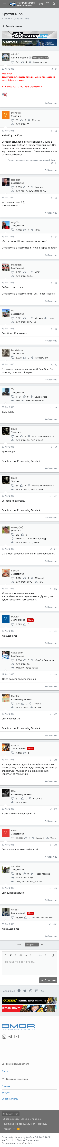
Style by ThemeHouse (28, 1140)
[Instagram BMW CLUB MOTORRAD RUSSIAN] (4, 1037)
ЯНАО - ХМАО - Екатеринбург (32, 538)
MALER (15, 616)
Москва (36, 120)
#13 (55, 631)
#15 (55, 714)
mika (14, 830)
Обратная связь (10, 1098)
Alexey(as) (17, 527)
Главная (6, 1086)
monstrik (16, 112)
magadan (16, 264)
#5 (56, 283)
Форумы (6, 1092)
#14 (55, 674)
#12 (55, 588)
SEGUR (15, 570)
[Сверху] (14, 1128)
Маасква (39, 578)
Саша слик (17, 652)
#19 (55, 888)
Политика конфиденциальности (19, 1123)
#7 (56, 364)
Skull (14, 428)
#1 (56, 69)
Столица (37, 798)
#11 (55, 549)
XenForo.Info (25, 1143)
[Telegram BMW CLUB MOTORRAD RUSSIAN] (10, 1037)
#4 (56, 237)
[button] (5, 4)
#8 (56, 407)
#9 (56, 447)
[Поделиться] (51, 69)
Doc (13, 790)
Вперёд (30, 944)
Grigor (15, 909)
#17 (55, 809)
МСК (37, 272)
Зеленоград (41, 396)
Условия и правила (31, 1119)
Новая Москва (42, 873)
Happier (15, 179)
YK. (13, 389)
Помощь (42, 1123)
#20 (55, 924)
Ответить (52, 103)
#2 (56, 131)
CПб (37, 230)
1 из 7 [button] (19, 944)
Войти (5, 1071)
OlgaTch (15, 222)
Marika (15, 696)
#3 (56, 198)
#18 (55, 845)
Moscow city (41, 357)
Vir (12, 310)
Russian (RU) (12, 1114)
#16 (55, 760)
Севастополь (40, 62)
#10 (55, 496)
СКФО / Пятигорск (44, 660)
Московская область (43, 436)
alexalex (15, 866)
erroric (15, 745)
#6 (56, 329)
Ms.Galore (17, 350)
